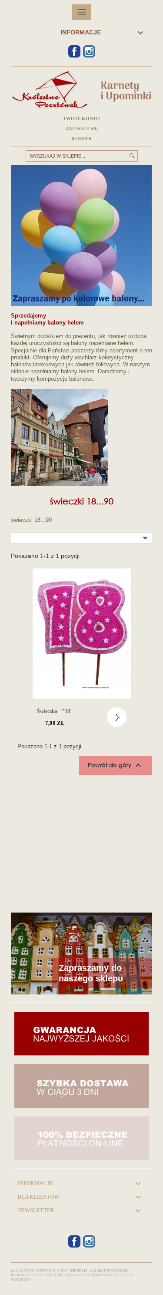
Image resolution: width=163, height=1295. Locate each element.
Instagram (89, 51)
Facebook (74, 51)
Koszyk (81, 138)
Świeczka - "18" (55, 711)
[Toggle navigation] (81, 12)
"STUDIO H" (78, 1271)
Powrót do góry (115, 765)
